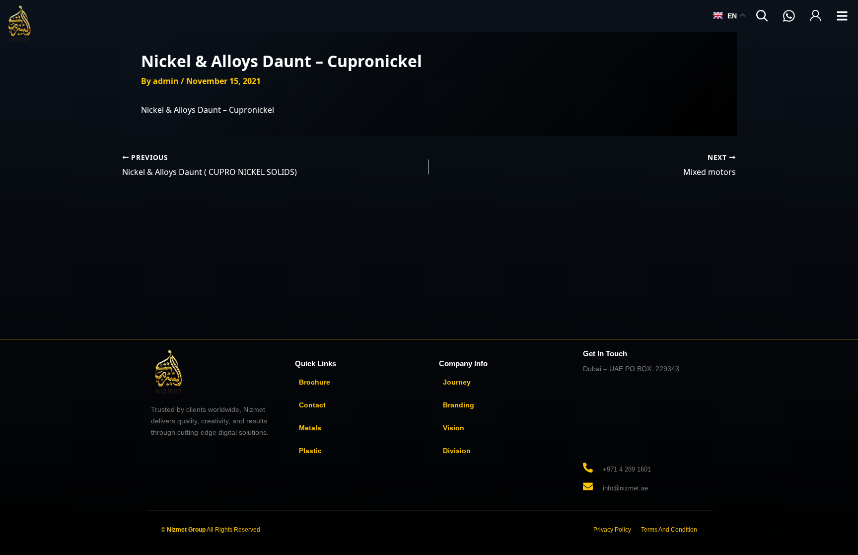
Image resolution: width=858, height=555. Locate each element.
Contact (312, 405)
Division (457, 451)
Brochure (314, 382)
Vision (453, 428)
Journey (457, 382)
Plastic (310, 451)
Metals (310, 428)
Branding (458, 405)
